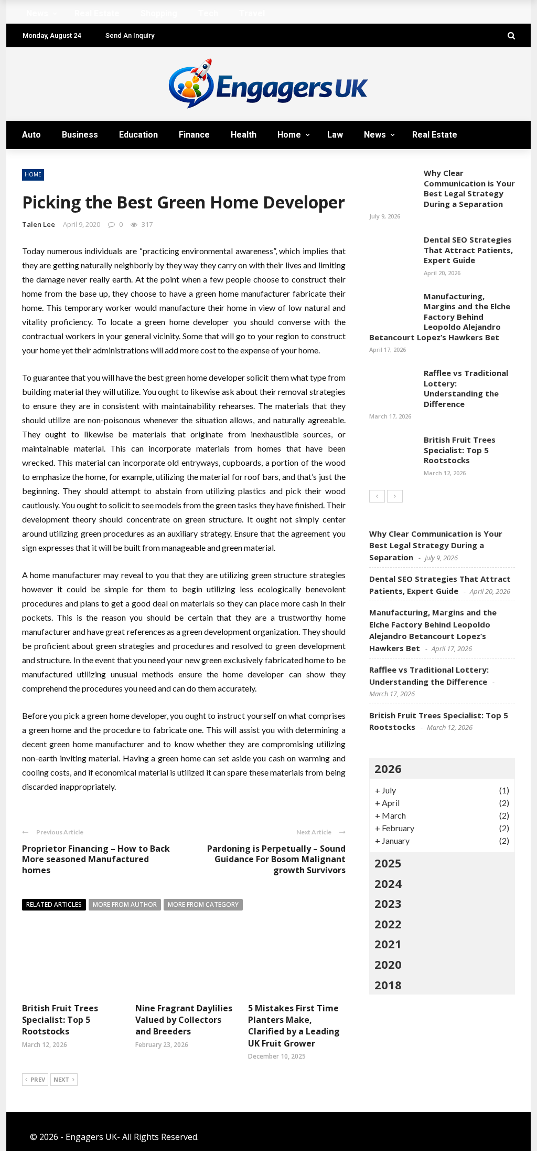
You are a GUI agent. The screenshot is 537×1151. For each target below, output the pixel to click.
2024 (388, 883)
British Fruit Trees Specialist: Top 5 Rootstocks (60, 1020)
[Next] (395, 496)
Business (80, 135)
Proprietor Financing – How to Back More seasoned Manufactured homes (96, 859)
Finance (194, 135)
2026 (388, 768)
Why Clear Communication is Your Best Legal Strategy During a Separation (469, 188)
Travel (144, 163)
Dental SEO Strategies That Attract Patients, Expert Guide (468, 249)
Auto (31, 135)
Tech (100, 163)
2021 (388, 943)
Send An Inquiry (129, 35)
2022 (388, 924)
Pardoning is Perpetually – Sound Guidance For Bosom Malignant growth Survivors (276, 859)
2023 (388, 903)
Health (243, 135)
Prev (37, 1079)
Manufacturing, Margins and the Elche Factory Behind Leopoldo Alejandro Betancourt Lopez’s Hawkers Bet (439, 316)
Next (61, 1079)
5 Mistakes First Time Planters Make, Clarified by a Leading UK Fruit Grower (294, 1025)
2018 (388, 984)
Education (138, 135)
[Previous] (377, 496)
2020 (388, 964)
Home (289, 135)
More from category (203, 904)
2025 (388, 863)
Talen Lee (38, 224)
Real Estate (434, 135)
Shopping (51, 163)
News (375, 135)
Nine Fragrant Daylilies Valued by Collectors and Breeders (183, 1020)
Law (335, 135)
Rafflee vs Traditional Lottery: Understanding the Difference (466, 388)
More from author (125, 904)
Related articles (54, 904)
